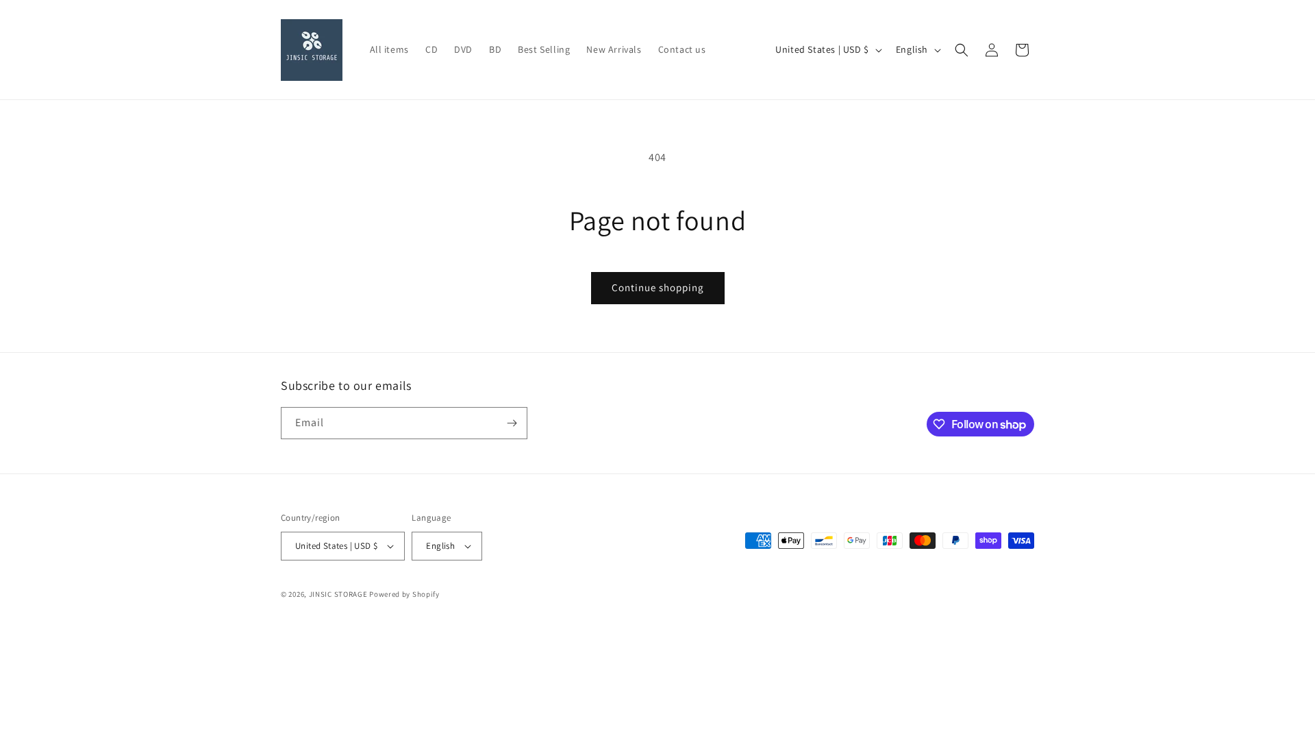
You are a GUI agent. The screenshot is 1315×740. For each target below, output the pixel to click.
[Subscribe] (512, 423)
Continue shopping (658, 287)
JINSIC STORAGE (338, 594)
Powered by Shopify (404, 594)
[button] (962, 50)
